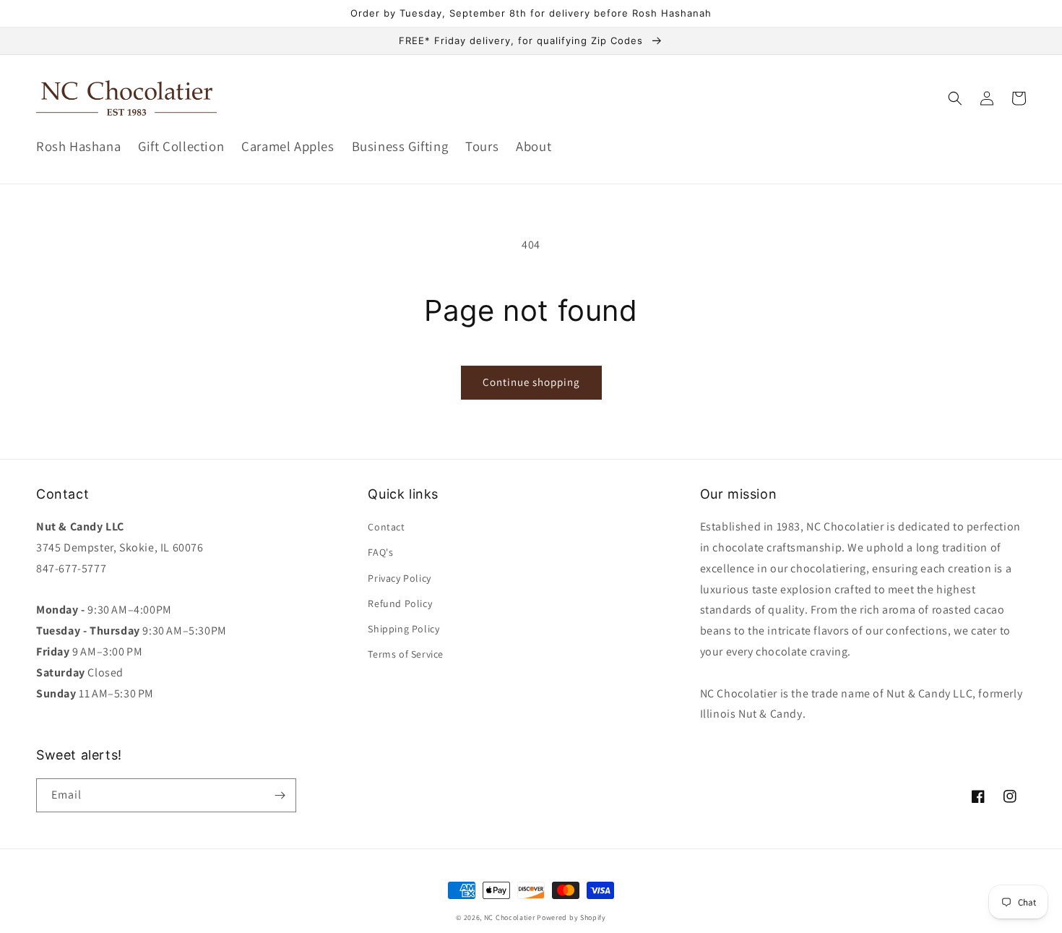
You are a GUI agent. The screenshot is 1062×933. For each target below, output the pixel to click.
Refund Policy (400, 603)
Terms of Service (406, 654)
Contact (386, 526)
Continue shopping (531, 382)
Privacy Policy (399, 578)
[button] (955, 98)
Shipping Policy (403, 628)
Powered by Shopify (571, 917)
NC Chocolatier (509, 917)
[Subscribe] (279, 795)
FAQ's (380, 552)
